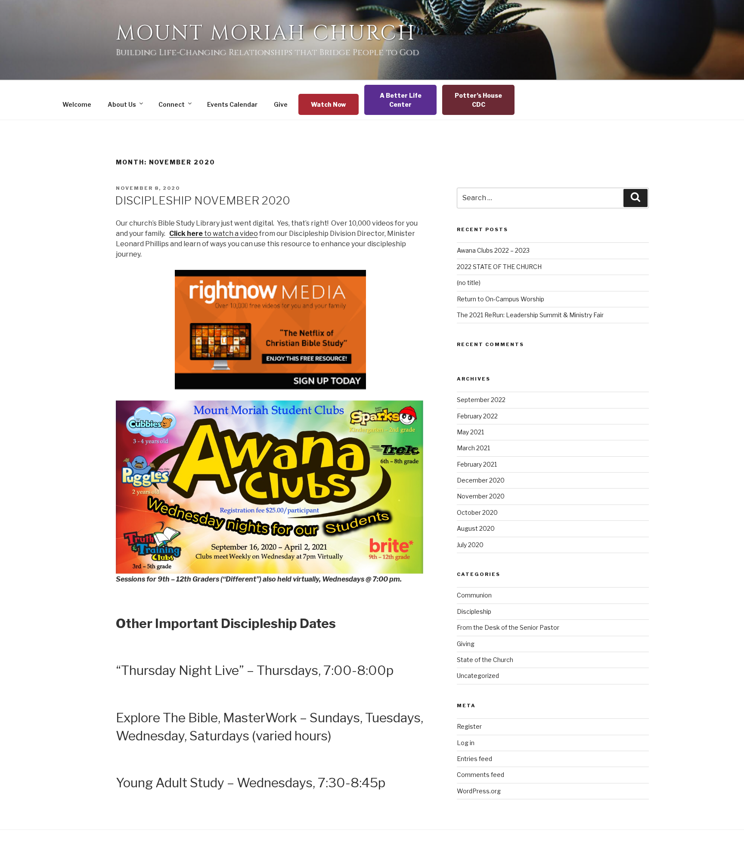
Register (469, 726)
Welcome (76, 104)
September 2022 (481, 399)
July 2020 (470, 544)
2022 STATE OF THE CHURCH (499, 266)
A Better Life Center (401, 100)
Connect (171, 104)
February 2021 (477, 464)
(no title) (468, 282)
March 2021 (473, 448)
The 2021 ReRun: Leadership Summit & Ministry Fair (530, 315)
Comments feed (480, 774)
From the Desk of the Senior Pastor (508, 627)
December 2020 (481, 480)
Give (281, 104)
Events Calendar (232, 104)
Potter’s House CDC (478, 100)
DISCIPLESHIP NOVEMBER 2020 (202, 200)
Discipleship (474, 611)
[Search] (635, 198)
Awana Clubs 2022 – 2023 (493, 250)
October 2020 (477, 512)
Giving (465, 643)
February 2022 (477, 416)
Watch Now (328, 104)
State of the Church (485, 659)
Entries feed (474, 758)
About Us (122, 104)
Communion (474, 595)
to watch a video (213, 233)
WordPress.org (479, 791)
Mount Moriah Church (266, 33)
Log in (465, 742)
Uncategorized (478, 675)
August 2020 (476, 528)
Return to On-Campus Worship (500, 299)
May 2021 (470, 432)
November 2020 (481, 496)
